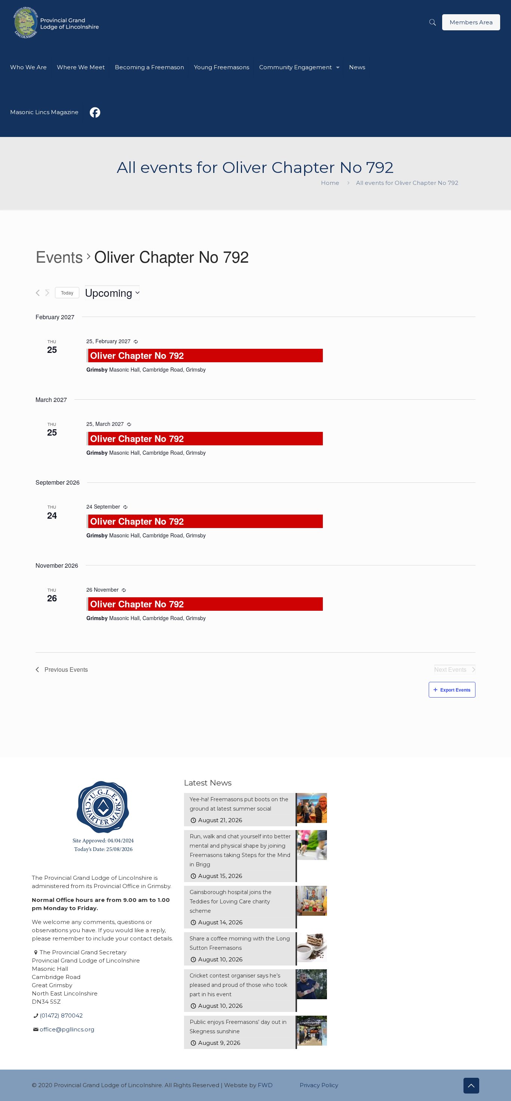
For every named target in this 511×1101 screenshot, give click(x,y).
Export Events (455, 689)
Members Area (471, 22)
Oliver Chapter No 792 (137, 355)
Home (330, 182)
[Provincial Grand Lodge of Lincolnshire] (57, 22)
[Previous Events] (38, 292)
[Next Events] (47, 292)
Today (67, 292)
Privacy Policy (319, 1085)
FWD (265, 1085)
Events (59, 256)
